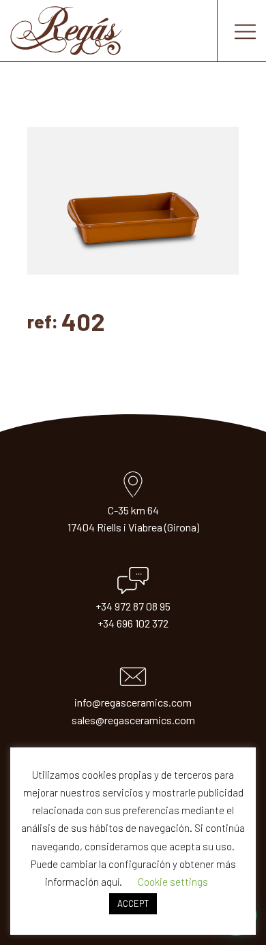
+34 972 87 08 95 (133, 606)
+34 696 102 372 (133, 623)
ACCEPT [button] (133, 903)
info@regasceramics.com (133, 702)
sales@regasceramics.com (133, 719)
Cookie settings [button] (173, 882)
